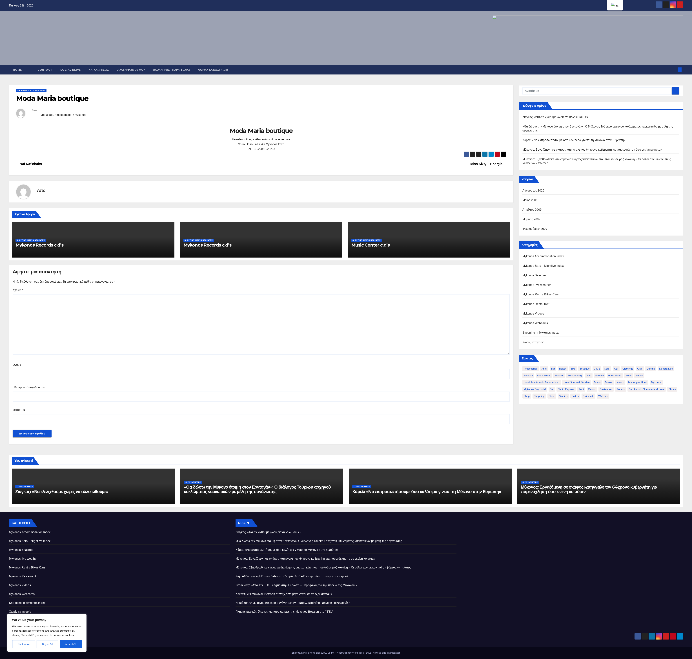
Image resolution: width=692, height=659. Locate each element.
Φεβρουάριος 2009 (534, 228)
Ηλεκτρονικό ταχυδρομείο (29, 387)
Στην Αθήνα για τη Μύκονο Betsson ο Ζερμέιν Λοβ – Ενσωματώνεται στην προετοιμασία (293, 576)
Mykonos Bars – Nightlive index (543, 265)
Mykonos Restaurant (535, 304)
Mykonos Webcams (535, 323)
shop (527, 396)
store (552, 396)
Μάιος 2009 (530, 200)
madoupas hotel (637, 382)
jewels (609, 382)
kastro (620, 382)
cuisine (651, 368)
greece (599, 375)
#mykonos (79, 114)
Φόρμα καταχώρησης (213, 69)
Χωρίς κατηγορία (533, 342)
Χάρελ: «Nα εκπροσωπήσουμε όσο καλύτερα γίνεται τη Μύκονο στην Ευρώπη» (574, 140)
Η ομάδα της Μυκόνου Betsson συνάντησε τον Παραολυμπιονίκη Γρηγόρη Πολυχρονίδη (293, 602)
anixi (544, 368)
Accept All (70, 644)
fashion (528, 375)
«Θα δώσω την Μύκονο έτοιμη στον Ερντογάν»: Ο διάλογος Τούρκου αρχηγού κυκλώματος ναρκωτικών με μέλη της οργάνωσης (257, 489)
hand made (614, 375)
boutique (585, 368)
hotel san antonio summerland (541, 382)
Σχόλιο (18, 289)
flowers (559, 375)
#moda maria (63, 114)
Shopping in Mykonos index (31, 90)
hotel (628, 375)
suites (575, 396)
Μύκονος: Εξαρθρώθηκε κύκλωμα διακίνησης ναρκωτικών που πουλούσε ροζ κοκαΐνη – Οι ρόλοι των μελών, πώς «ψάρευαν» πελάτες (323, 567)
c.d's (597, 368)
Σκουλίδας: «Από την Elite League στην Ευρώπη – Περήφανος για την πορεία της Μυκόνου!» (296, 585)
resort (592, 389)
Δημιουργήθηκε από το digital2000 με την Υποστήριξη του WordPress (328, 652)
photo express (566, 389)
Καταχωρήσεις (99, 69)
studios (563, 396)
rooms (620, 389)
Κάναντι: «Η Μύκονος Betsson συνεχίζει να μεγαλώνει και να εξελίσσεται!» (284, 594)
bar (553, 368)
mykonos (656, 382)
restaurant (606, 389)
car (616, 368)
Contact (44, 69)
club (639, 368)
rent (581, 389)
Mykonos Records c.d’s (39, 245)
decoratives (666, 368)
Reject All (47, 644)
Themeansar (393, 652)
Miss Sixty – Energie (486, 164)
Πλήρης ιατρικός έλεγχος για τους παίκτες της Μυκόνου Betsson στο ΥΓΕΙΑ (285, 611)
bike (573, 368)
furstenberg (575, 375)
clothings (627, 368)
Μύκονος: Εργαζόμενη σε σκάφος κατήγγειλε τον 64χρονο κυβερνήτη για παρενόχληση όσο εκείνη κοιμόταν (592, 149)
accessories (530, 368)
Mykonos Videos (533, 313)
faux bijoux (543, 375)
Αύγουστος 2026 (533, 190)
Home (17, 69)
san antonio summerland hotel (646, 389)
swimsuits (588, 396)
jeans (597, 382)
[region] (46, 633)
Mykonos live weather (536, 284)
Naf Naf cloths (30, 164)
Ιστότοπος (19, 409)
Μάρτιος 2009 (531, 219)
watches (603, 396)
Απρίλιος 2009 (532, 209)
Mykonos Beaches (534, 275)
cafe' (607, 368)
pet (552, 389)
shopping (539, 396)
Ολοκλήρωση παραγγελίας (171, 69)
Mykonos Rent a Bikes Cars (540, 294)
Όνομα (17, 364)
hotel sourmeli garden (577, 382)
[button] (674, 69)
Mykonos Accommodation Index (543, 256)
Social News (70, 69)
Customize (24, 644)
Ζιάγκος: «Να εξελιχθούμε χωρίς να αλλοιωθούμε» (555, 116)
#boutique (47, 114)
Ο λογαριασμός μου (131, 69)
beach (562, 368)
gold (588, 375)
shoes (672, 389)
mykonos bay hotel (535, 389)
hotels (639, 375)
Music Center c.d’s (370, 245)
